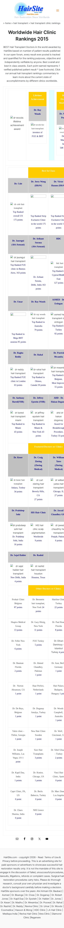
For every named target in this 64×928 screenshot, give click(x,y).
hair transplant (20, 23)
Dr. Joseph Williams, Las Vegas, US (18, 754)
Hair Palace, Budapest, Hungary (57, 690)
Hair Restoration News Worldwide (32, 17)
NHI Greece (38, 810)
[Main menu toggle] (57, 10)
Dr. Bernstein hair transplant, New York (38, 603)
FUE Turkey (38, 641)
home (8, 23)
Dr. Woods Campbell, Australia (58, 712)
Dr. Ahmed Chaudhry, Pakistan (38, 667)
